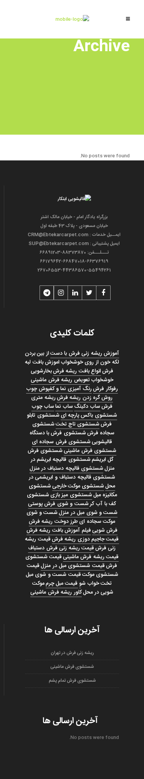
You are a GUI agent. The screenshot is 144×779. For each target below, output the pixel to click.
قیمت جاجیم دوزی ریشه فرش (85, 539)
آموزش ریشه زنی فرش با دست (84, 353)
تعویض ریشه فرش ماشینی (60, 380)
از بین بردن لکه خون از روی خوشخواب (72, 358)
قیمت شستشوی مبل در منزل (73, 565)
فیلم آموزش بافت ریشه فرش (58, 530)
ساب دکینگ (87, 406)
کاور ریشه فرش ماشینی (55, 592)
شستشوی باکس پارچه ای (89, 415)
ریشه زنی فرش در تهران (72, 653)
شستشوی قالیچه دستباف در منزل (67, 468)
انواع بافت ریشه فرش (77, 371)
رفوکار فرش (105, 389)
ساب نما (64, 406)
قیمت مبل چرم (62, 583)
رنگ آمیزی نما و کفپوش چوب (59, 389)
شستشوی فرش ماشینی (90, 450)
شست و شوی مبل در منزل (88, 512)
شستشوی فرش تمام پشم (72, 680)
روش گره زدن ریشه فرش (85, 397)
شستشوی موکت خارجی (78, 486)
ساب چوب (42, 406)
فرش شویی (105, 530)
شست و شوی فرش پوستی (58, 504)
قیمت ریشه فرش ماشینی (91, 557)
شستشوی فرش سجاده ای (61, 442)
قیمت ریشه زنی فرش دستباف (61, 548)
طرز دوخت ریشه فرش (53, 521)
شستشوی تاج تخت (78, 424)
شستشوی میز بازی (71, 495)
